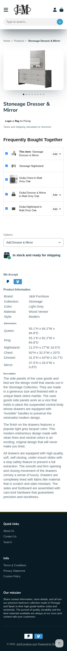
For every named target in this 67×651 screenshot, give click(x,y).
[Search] (60, 22)
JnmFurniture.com (26, 644)
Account (55, 10)
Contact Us (10, 536)
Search (7, 542)
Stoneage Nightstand (31, 165)
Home (6, 40)
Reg (17, 121)
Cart (61, 10)
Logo (22, 10)
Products (19, 40)
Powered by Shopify (49, 644)
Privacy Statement (14, 570)
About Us (8, 530)
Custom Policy (12, 576)
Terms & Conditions (14, 565)
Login (8, 121)
